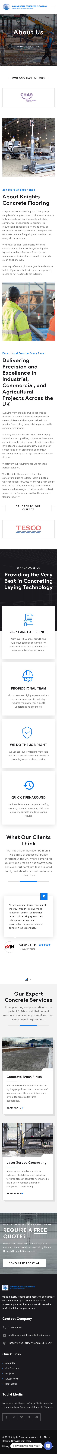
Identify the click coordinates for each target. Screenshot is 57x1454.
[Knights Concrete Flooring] (24, 7)
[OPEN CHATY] (48, 1445)
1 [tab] (26, 979)
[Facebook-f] (6, 1417)
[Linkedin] (29, 1417)
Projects (9, 1373)
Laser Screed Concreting (26, 1163)
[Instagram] (14, 1417)
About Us (10, 1362)
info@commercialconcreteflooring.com (29, 1335)
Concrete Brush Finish (24, 1077)
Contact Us (11, 1383)
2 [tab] (30, 979)
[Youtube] (37, 1417)
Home (20, 46)
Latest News (11, 1378)
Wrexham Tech (23, 1440)
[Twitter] (21, 1417)
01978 (11, 1327)
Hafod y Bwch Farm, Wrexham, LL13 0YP (30, 1342)
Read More (13, 1107)
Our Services (12, 1368)
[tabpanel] (28, 923)
